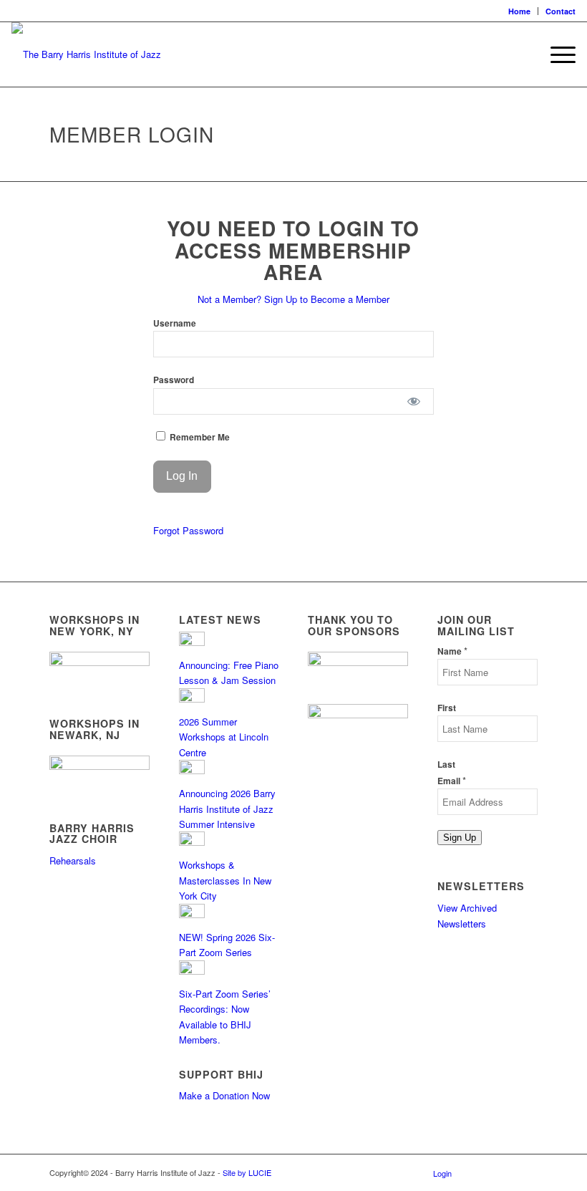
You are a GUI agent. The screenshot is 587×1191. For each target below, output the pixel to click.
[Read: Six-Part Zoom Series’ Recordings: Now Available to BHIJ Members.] (192, 971)
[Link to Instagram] (505, 1172)
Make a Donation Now (224, 1095)
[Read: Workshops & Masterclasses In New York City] (192, 842)
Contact (560, 11)
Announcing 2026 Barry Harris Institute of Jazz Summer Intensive (227, 808)
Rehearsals (72, 860)
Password (173, 380)
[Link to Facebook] (484, 1172)
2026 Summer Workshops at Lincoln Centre (223, 737)
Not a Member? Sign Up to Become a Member (293, 299)
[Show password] (413, 401)
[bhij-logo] (86, 54)
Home (519, 11)
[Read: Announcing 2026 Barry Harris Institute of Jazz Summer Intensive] (192, 770)
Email (451, 781)
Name (452, 651)
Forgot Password (188, 530)
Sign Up (459, 837)
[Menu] (556, 54)
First (446, 708)
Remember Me (199, 437)
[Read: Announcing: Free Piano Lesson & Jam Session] (192, 642)
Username (174, 323)
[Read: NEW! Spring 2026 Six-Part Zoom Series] (192, 914)
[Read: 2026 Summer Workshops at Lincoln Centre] (192, 698)
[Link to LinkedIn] (527, 1172)
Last (446, 764)
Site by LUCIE (247, 1172)
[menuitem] (519, 11)
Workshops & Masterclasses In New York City (225, 880)
